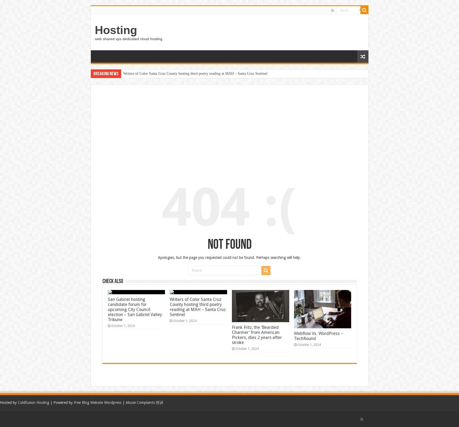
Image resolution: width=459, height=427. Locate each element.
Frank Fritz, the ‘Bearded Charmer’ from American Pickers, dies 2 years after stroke (257, 335)
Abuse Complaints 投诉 (144, 402)
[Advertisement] (229, 131)
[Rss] (333, 10)
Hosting (116, 30)
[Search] (364, 10)
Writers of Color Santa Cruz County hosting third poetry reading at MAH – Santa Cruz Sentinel (195, 74)
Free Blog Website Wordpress (97, 402)
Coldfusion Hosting (33, 402)
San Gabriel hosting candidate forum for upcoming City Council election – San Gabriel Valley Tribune (135, 309)
